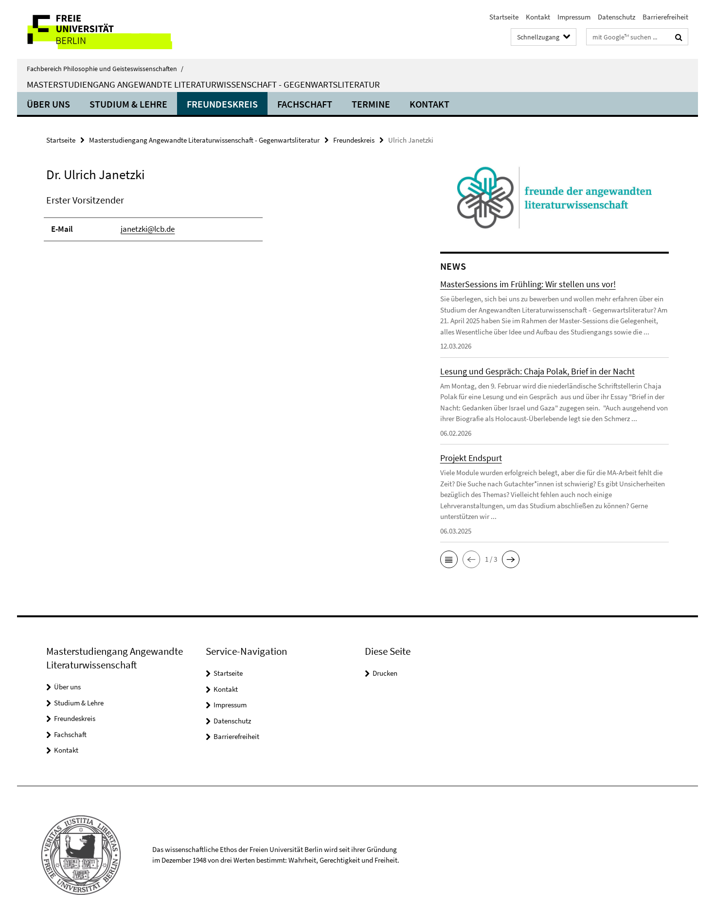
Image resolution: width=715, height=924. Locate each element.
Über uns (48, 104)
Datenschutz (616, 16)
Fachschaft (304, 104)
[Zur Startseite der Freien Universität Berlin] (98, 29)
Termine (371, 104)
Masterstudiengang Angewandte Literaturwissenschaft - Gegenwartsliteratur (203, 84)
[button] (449, 559)
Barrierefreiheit (665, 16)
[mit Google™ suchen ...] (679, 37)
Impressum (573, 16)
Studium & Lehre (128, 104)
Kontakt (538, 16)
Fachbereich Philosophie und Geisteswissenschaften (105, 68)
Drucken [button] (385, 673)
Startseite (503, 16)
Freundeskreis (222, 104)
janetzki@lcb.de (148, 228)
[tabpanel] (224, 222)
